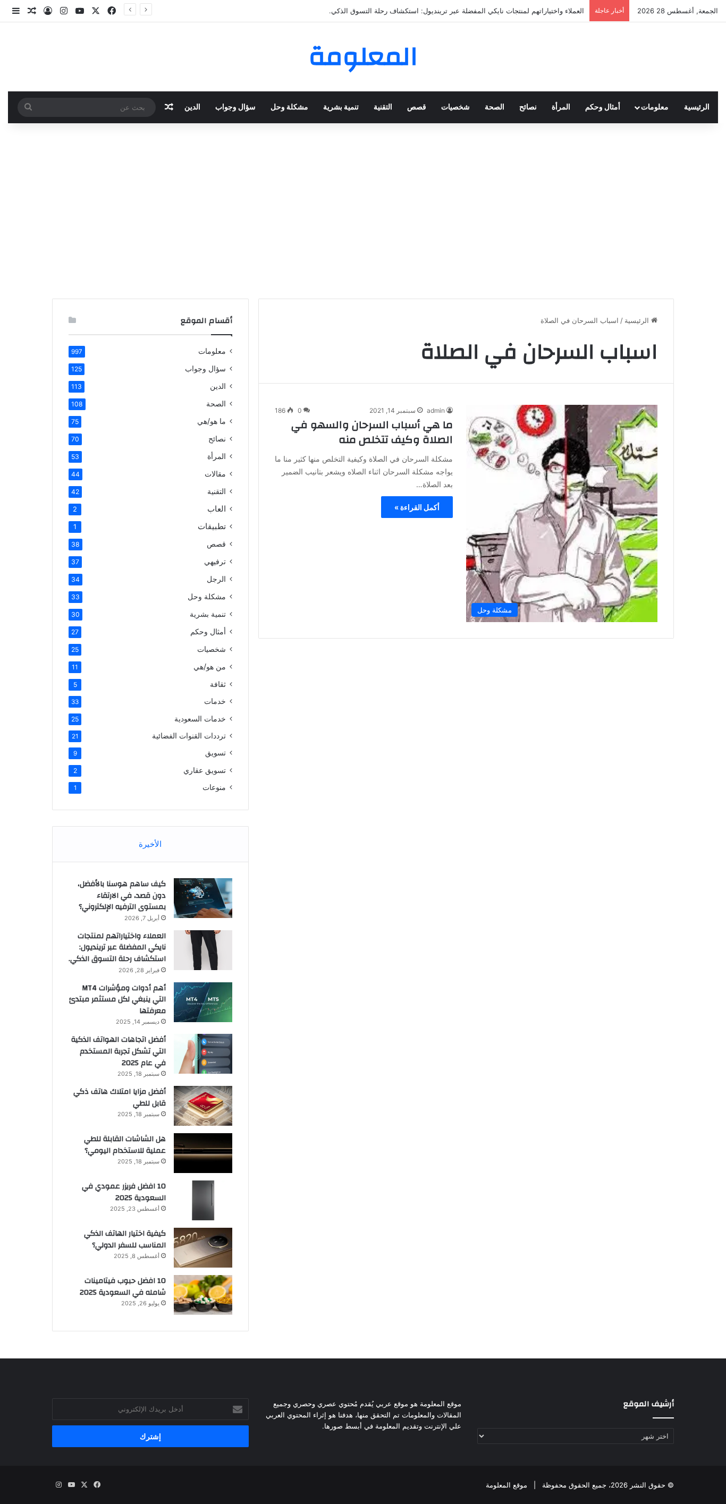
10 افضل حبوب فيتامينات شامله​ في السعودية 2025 (123, 1286)
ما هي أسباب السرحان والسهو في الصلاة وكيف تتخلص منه (372, 432)
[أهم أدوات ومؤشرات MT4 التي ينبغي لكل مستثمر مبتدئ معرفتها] (203, 1002)
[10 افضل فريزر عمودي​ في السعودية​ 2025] (203, 1200)
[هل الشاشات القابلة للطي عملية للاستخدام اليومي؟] (203, 1153)
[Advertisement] (363, 208)
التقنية (383, 107)
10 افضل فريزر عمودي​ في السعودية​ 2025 (124, 1192)
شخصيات (455, 107)
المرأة (561, 107)
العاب (216, 509)
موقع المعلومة (506, 1485)
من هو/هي (209, 666)
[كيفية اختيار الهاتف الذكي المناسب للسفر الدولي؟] (203, 1248)
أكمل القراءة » (417, 507)
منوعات (214, 787)
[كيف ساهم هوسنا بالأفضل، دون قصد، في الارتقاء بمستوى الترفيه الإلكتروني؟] (203, 898)
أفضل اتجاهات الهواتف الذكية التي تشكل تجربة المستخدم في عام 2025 (118, 1051)
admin (436, 410)
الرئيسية (697, 107)
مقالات (215, 473)
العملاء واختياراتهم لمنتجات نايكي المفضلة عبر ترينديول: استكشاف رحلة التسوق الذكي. (456, 10)
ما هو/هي (211, 421)
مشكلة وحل (289, 107)
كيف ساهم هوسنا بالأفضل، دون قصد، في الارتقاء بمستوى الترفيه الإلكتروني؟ (122, 895)
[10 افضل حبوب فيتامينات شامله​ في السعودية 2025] (203, 1295)
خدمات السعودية (200, 718)
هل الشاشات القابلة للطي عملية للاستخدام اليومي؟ (125, 1145)
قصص (416, 107)
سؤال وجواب (235, 107)
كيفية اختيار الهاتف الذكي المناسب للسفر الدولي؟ (125, 1239)
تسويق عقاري (204, 770)
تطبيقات (212, 526)
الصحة (494, 107)
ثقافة (218, 684)
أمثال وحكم (602, 107)
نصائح (528, 107)
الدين (192, 107)
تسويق (215, 753)
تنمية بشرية (341, 107)
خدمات (215, 701)
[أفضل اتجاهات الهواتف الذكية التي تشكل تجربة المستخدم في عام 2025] (203, 1054)
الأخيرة (150, 844)
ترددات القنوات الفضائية (189, 736)
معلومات (655, 107)
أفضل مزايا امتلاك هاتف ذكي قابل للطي (119, 1097)
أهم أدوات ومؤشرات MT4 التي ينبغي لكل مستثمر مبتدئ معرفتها (117, 999)
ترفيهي (215, 561)
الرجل (216, 578)
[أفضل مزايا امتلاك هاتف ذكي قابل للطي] (203, 1106)
